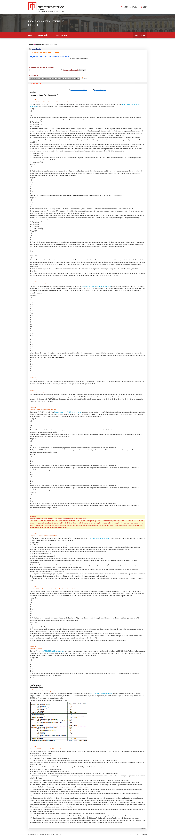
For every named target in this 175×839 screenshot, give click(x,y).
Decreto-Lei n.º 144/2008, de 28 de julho (67, 412)
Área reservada (130, 7)
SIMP (145, 7)
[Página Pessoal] (46, 7)
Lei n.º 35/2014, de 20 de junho (99, 538)
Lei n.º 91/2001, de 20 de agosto (101, 693)
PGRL (30, 35)
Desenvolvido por (136, 835)
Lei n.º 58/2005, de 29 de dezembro (52, 651)
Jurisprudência (60, 35)
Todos (84, 78)
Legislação (43, 35)
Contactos (140, 35)
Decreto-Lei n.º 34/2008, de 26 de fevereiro (96, 286)
